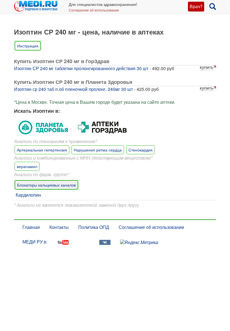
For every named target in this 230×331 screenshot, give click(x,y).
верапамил (27, 166)
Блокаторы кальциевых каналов (46, 185)
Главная (31, 227)
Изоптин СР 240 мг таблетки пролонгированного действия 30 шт (81, 68)
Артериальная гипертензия (42, 150)
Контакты (59, 227)
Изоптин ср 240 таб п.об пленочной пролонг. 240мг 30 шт (73, 89)
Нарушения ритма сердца (98, 150)
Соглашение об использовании (94, 10)
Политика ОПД (93, 227)
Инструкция (27, 46)
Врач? (196, 6)
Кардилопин (28, 195)
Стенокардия (140, 150)
